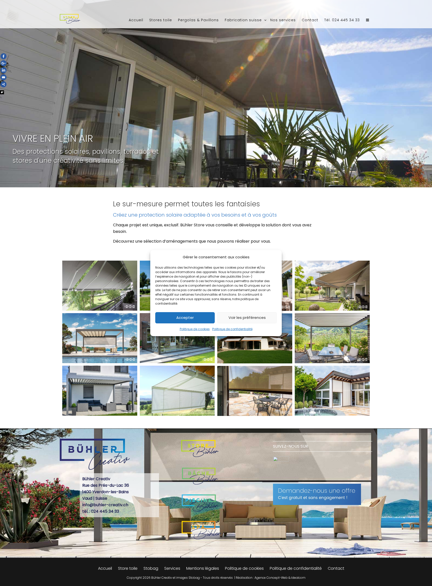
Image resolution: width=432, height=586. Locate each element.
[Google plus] (3, 63)
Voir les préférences (247, 317)
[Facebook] (3, 56)
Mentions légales (202, 568)
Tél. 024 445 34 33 (342, 20)
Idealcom (298, 577)
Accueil (136, 20)
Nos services (283, 20)
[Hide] (2, 92)
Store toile (128, 568)
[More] (3, 84)
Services (172, 568)
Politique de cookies (195, 329)
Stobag (151, 568)
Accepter (185, 317)
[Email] (3, 77)
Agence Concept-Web (271, 577)
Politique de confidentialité (232, 329)
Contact (310, 20)
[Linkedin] (3, 70)
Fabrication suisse (244, 20)
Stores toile (160, 20)
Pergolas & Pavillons (198, 20)
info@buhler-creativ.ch (105, 505)
